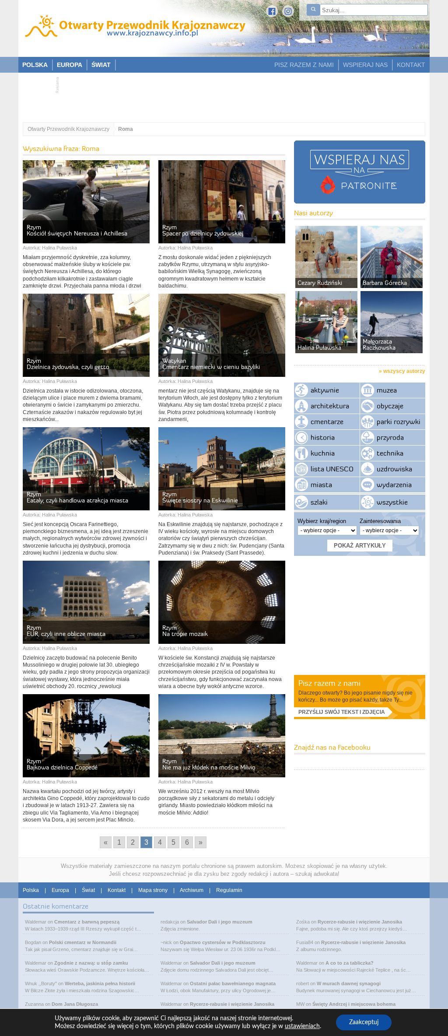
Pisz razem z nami (329, 683)
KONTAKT (411, 64)
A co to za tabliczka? (350, 963)
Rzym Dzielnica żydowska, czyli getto (68, 364)
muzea (387, 390)
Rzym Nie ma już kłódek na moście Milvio (209, 764)
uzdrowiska (394, 468)
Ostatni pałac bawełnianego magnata (233, 983)
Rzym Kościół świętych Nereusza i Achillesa (77, 230)
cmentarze (327, 421)
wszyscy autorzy (404, 371)
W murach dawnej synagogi (349, 983)
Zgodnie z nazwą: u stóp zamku (91, 963)
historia (323, 437)
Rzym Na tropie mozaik (185, 631)
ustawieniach (302, 1026)
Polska (31, 890)
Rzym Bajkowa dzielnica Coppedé (62, 764)
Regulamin (229, 890)
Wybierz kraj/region (322, 521)
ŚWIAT (101, 64)
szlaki (319, 502)
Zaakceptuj (363, 1022)
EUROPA (69, 64)
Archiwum (191, 890)
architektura (330, 405)
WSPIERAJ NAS (365, 64)
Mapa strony (153, 890)
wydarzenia (394, 484)
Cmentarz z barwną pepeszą (86, 921)
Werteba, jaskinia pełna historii (100, 983)
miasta (321, 484)
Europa (60, 890)
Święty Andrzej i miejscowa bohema (354, 1004)
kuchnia (323, 453)
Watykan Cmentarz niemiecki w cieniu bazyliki (211, 364)
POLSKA (35, 64)
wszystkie (392, 502)
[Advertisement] (220, 94)
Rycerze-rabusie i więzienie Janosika (232, 1004)
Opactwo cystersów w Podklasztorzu (223, 942)
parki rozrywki (398, 421)
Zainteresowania (380, 521)
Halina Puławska (59, 247)
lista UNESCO (332, 468)
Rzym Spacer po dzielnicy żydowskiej (202, 230)
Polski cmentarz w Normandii (82, 942)
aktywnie (325, 390)
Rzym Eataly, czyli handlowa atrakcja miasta (77, 497)
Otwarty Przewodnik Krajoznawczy (68, 129)
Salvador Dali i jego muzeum (219, 921)
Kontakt (117, 890)
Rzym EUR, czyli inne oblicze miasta (66, 631)
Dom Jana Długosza (75, 1004)
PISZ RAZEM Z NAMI (304, 64)
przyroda (390, 437)
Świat (88, 890)
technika (390, 453)
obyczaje (390, 405)
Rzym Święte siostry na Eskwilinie (200, 497)
